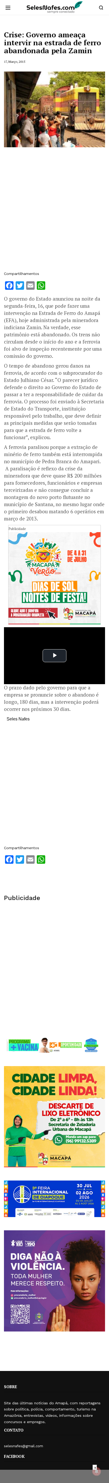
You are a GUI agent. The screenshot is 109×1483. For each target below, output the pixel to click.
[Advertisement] (54, 211)
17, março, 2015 (14, 62)
